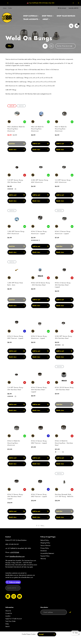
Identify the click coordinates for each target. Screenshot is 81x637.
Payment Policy (44, 556)
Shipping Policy (45, 543)
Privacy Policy (44, 548)
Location (7, 616)
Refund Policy (44, 540)
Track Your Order (10, 621)
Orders (4, 8)
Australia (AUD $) (73, 8)
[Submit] (70, 612)
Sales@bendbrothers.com (17, 556)
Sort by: (59, 46)
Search (7, 626)
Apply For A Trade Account (13, 619)
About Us (8, 611)
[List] (51, 46)
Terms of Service (45, 545)
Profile (10, 8)
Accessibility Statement (47, 553)
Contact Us (8, 613)
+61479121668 (14, 552)
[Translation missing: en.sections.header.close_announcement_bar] (79, 3)
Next (42, 526)
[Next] (73, 3)
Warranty (43, 559)
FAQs (7, 624)
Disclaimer (43, 551)
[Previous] (8, 3)
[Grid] (45, 46)
